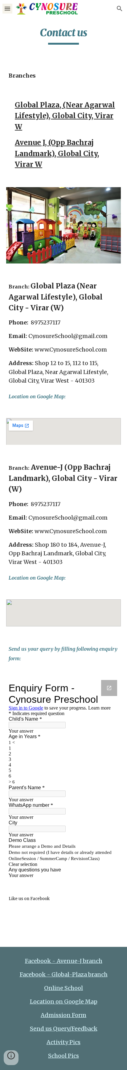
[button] (7, 8)
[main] (63, 35)
